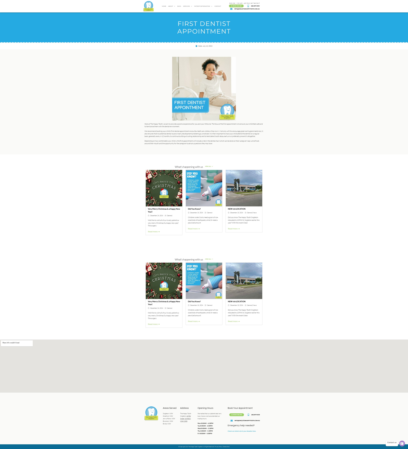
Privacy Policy (218, 446)
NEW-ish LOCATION (237, 209)
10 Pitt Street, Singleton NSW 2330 (185, 418)
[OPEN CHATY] (402, 443)
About (170, 6)
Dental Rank (226, 446)
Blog (179, 6)
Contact (218, 6)
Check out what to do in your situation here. (242, 431)
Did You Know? (194, 209)
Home (164, 6)
